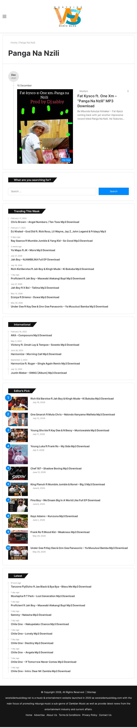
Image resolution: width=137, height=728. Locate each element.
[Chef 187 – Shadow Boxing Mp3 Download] (18, 473)
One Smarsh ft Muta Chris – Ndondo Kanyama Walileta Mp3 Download (73, 414)
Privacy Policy (89, 715)
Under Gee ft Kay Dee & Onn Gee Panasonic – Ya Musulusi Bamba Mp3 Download (79, 547)
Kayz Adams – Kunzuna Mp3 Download (54, 516)
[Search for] (132, 18)
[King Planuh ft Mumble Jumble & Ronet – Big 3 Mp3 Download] (18, 489)
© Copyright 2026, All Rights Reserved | (64, 692)
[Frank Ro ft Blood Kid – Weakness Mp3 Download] (18, 537)
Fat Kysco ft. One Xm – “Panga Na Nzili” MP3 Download (97, 101)
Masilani (84, 91)
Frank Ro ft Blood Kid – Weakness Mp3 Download (60, 532)
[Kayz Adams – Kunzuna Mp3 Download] (18, 521)
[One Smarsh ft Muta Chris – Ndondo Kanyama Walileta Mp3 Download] (18, 419)
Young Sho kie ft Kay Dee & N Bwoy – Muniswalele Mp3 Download (70, 430)
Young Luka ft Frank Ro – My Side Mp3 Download (60, 446)
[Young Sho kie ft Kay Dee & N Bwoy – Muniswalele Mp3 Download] (18, 435)
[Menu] (4, 18)
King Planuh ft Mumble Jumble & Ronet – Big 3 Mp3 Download (68, 484)
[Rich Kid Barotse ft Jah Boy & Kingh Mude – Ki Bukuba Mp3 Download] (18, 403)
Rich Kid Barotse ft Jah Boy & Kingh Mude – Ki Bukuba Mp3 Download (72, 398)
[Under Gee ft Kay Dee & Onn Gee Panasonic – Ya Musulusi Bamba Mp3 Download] (18, 553)
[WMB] (68, 16)
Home (14, 42)
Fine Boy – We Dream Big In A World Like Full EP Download (65, 500)
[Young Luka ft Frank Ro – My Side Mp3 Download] (18, 454)
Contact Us (105, 715)
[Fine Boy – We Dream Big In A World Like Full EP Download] (18, 505)
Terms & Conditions (69, 715)
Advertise (39, 715)
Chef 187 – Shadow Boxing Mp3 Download (56, 468)
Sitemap (91, 692)
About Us (52, 715)
